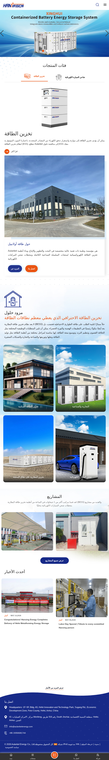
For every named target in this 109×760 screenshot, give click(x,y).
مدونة (97, 744)
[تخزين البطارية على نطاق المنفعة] (28, 448)
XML (78, 744)
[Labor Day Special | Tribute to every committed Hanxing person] (82, 597)
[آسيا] (27, 531)
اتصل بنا (31, 269)
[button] (43, 51)
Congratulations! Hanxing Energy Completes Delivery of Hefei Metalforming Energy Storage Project (26, 621)
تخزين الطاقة (18, 133)
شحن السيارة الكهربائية (81, 476)
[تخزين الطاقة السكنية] (28, 378)
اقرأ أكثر (14, 151)
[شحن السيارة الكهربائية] (80, 448)
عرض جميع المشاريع (54, 560)
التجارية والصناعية (80, 406)
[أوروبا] (82, 531)
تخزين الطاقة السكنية (28, 406)
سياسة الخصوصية (12, 747)
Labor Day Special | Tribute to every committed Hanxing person (81, 626)
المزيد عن (15, 269)
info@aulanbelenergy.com (21, 726)
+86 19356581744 (17, 733)
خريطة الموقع (87, 744)
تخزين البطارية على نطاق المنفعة (28, 476)
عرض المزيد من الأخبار (55, 688)
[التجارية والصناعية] (80, 378)
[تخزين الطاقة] (54, 107)
